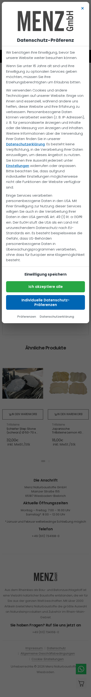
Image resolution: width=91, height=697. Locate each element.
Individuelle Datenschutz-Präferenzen (45, 302)
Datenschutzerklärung (25, 144)
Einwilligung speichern (45, 274)
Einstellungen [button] (17, 165)
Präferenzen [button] (26, 316)
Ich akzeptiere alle (45, 286)
